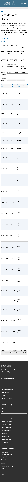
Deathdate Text (3, 60)
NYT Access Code (7, 421)
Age (2, 66)
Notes (2, 51)
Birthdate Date (16, 52)
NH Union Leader (7, 427)
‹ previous (7, 351)
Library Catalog (6, 409)
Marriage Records (5, 40)
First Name (22, 46)
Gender (16, 66)
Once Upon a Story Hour (9, 370)
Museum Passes (6, 392)
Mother (16, 72)
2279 (24, 352)
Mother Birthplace (3, 73)
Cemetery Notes (3, 79)
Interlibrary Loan (6, 439)
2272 (16, 350)
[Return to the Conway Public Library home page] (9, 4)
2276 (14, 352)
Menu (25, 3)
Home (2, 11)
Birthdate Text (9, 52)
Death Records (4, 42)
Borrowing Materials (7, 389)
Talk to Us (5, 442)
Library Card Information (8, 386)
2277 (17, 352)
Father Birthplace (23, 67)
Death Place (22, 60)
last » (25, 350)
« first (3, 350)
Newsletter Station (7, 398)
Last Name (16, 45)
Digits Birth (22, 52)
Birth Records (4, 38)
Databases (4, 412)
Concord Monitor (6, 430)
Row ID (3, 45)
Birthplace (10, 66)
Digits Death (15, 60)
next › (21, 350)
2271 (13, 350)
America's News (6, 436)
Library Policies (6, 383)
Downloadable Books (7, 415)
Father (9, 72)
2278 (21, 352)
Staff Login (3, 475)
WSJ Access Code (6, 424)
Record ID (10, 45)
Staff (3, 395)
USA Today (5, 433)
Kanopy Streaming (7, 418)
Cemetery (23, 72)
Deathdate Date (10, 60)
